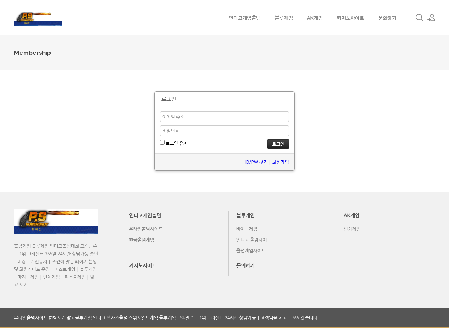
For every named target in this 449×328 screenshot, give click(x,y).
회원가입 (280, 162)
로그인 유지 (176, 143)
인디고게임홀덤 (245, 17)
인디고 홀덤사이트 (253, 239)
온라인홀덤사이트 (146, 228)
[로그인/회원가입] (431, 17)
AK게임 (315, 17)
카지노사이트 (350, 17)
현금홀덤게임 (141, 239)
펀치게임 (352, 228)
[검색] (419, 17)
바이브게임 (246, 228)
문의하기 (387, 17)
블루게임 (284, 17)
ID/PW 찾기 (256, 162)
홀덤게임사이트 (251, 250)
